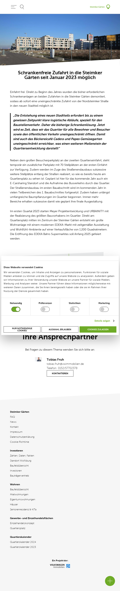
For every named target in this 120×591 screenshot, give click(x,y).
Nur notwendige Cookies (22, 329)
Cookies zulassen (98, 329)
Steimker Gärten (19, 411)
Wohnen (15, 484)
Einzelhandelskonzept (22, 523)
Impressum (16, 432)
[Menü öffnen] (110, 581)
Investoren (16, 470)
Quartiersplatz (17, 528)
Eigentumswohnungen (22, 499)
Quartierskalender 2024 (23, 542)
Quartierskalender (20, 537)
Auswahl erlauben (60, 329)
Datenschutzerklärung (22, 437)
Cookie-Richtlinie (19, 442)
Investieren (16, 450)
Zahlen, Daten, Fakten (22, 455)
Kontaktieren (60, 373)
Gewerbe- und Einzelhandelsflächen (31, 518)
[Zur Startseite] (100, 7)
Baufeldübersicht (19, 465)
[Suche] (22, 7)
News (13, 421)
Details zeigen (102, 320)
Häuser (14, 504)
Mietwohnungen (19, 494)
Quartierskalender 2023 (23, 547)
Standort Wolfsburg (20, 460)
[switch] (45, 309)
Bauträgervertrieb (19, 475)
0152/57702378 (68, 368)
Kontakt (14, 426)
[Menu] (14, 7)
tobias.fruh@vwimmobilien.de (65, 363)
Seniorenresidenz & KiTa (23, 509)
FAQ (12, 416)
